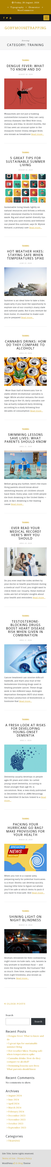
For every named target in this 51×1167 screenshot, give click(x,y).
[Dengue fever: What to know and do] (25, 93)
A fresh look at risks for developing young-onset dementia (25, 730)
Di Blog (19, 1163)
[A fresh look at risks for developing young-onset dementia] (25, 758)
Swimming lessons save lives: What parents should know (25, 437)
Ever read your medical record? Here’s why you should (25, 533)
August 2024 (15, 1095)
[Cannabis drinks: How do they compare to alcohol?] (25, 371)
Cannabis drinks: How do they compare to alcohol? (25, 344)
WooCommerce (25, 10)
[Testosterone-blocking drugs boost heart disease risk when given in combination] (25, 658)
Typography (17, 7)
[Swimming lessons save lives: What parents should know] (25, 465)
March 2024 (14, 1107)
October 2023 (15, 1123)
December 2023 (16, 1115)
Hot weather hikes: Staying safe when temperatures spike (25, 254)
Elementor (34, 7)
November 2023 (17, 1119)
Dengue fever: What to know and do (25, 67)
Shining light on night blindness (25, 918)
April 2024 (13, 1103)
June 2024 (13, 1099)
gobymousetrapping (25, 28)
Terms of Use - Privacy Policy (17, 1158)
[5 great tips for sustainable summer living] (25, 188)
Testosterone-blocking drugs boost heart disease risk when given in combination (25, 628)
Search (9, 1015)
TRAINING (25, 60)
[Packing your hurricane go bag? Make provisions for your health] (25, 857)
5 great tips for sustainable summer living (25, 161)
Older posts (16, 1003)
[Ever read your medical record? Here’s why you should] (25, 561)
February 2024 (16, 1111)
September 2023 (17, 1127)
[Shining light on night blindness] (25, 941)
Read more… (37, 134)
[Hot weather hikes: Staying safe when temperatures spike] (25, 281)
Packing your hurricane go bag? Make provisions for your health (25, 829)
